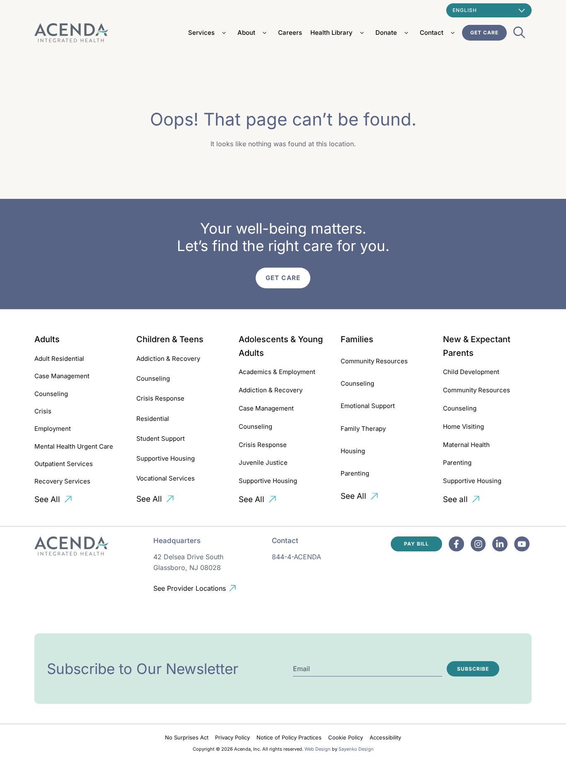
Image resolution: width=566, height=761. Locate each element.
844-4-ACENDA (296, 557)
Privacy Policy (232, 737)
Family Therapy (363, 428)
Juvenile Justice (263, 462)
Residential (152, 419)
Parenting (355, 473)
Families (357, 339)
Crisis (42, 411)
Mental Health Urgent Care (73, 446)
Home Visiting (463, 426)
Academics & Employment (277, 372)
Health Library (331, 32)
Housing (353, 451)
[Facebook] (456, 544)
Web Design (318, 749)
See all (455, 499)
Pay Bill (416, 544)
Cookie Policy (345, 737)
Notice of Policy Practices (289, 737)
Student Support (160, 438)
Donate (386, 32)
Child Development (471, 372)
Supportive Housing (165, 458)
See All (47, 499)
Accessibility (385, 737)
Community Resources (374, 361)
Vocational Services (165, 478)
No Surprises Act (186, 737)
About (246, 32)
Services (201, 32)
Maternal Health (466, 445)
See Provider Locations (189, 588)
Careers (290, 32)
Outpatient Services (63, 464)
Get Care (484, 32)
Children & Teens (169, 339)
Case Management (61, 376)
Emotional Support (368, 406)
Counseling (51, 394)
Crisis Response (160, 398)
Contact (431, 32)
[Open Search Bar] (519, 35)
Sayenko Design (356, 749)
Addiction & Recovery (168, 358)
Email (301, 668)
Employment (52, 428)
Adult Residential (59, 358)
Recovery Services (62, 481)
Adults (47, 339)
